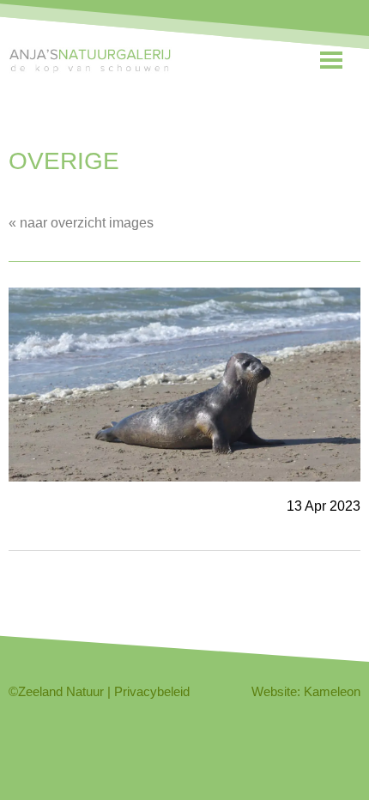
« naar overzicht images (81, 222)
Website (274, 691)
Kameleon (332, 691)
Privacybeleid (152, 691)
